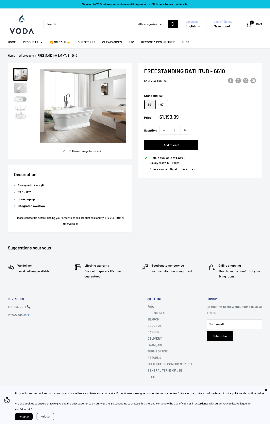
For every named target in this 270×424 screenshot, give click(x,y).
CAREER (153, 332)
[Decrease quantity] (164, 130)
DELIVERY (154, 338)
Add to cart (171, 145)
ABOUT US (154, 325)
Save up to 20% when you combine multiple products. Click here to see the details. (135, 4)
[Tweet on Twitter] (245, 80)
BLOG (185, 42)
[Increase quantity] (184, 130)
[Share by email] (253, 80)
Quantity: (150, 130)
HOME (12, 42)
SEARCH (153, 319)
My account (222, 26)
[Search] (173, 24)
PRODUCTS (30, 42)
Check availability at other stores (172, 169)
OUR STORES (86, 42)
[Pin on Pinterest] (238, 80)
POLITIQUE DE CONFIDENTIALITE (170, 364)
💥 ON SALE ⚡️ (60, 42)
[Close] (266, 390)
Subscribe (220, 336)
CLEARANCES (112, 42)
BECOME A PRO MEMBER (158, 42)
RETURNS (154, 357)
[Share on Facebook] (230, 80)
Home (11, 55)
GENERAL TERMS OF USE (164, 370)
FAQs (150, 306)
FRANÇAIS (154, 345)
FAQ (131, 42)
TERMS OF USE (157, 351)
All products (26, 55)
